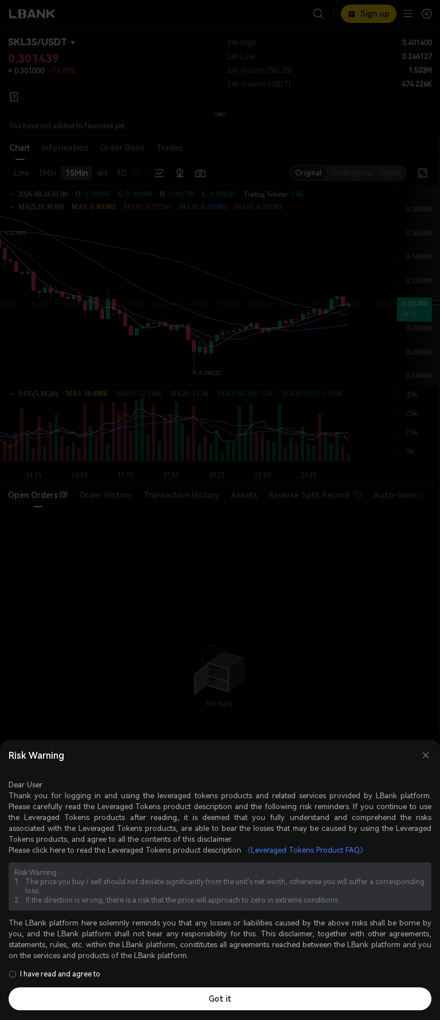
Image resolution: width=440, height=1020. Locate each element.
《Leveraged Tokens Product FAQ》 (305, 850)
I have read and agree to (60, 974)
